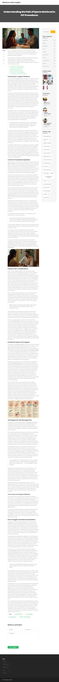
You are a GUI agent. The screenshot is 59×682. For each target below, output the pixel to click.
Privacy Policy (5, 667)
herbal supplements (47, 136)
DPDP (4, 670)
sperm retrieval (18, 614)
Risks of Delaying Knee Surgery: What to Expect (47, 124)
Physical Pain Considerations (16, 69)
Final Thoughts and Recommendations (18, 73)
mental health (46, 149)
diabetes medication (47, 143)
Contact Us (5, 673)
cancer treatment (47, 153)
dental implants (46, 197)
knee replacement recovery (48, 177)
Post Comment (13, 647)
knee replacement (47, 163)
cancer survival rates (47, 159)
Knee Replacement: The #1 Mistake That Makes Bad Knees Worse (47, 102)
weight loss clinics (47, 156)
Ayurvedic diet (46, 187)
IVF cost (44, 180)
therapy (52, 173)
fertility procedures (25, 617)
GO (53, 31)
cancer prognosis (46, 190)
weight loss (45, 139)
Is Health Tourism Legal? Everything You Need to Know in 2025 (47, 113)
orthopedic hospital (47, 184)
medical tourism (46, 146)
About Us (4, 661)
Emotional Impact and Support (16, 70)
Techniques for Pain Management (17, 72)
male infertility (12, 617)
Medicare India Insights (11, 2)
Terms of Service (6, 664)
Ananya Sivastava (47, 104)
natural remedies (46, 169)
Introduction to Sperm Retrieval (17, 66)
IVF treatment (29, 614)
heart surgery (46, 173)
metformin (45, 166)
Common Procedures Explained (16, 67)
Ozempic (45, 194)
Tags (10, 614)
